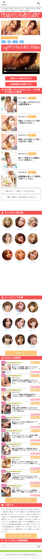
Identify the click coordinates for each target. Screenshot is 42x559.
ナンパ (26, 512)
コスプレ (10, 519)
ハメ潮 (3, 527)
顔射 (4, 512)
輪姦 (19, 524)
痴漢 (16, 524)
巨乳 (9, 41)
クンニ (19, 509)
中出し (23, 509)
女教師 (12, 522)
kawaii (21, 41)
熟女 (4, 517)
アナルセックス (35, 524)
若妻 (19, 517)
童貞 (30, 527)
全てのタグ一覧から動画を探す (21, 536)
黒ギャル (30, 514)
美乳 (15, 517)
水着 (22, 517)
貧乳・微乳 (18, 522)
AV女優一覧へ (21, 353)
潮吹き (12, 512)
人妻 (35, 512)
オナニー (14, 514)
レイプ (8, 517)
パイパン (16, 519)
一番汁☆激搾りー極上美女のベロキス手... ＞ (23, 197)
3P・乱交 (34, 509)
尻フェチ (31, 519)
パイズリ (15, 41)
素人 (7, 512)
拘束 (33, 517)
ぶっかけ (25, 522)
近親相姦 (8, 527)
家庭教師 (31, 522)
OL (4, 522)
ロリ (35, 522)
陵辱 (12, 517)
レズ (9, 514)
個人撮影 (11, 524)
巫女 (20, 529)
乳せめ (6, 529)
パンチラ (25, 529)
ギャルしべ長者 (14, 529)
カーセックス (24, 527)
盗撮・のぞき (23, 519)
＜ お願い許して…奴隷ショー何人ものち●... (18, 191)
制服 (21, 512)
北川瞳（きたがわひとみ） (9, 37)
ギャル (14, 509)
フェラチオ (4, 509)
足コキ (14, 527)
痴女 (35, 519)
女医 (37, 529)
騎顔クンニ (32, 529)
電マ (5, 514)
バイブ (7, 522)
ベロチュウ (27, 517)
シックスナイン (22, 514)
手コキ (3, 41)
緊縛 (18, 527)
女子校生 (31, 512)
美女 (34, 514)
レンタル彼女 (25, 524)
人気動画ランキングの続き (21, 500)
